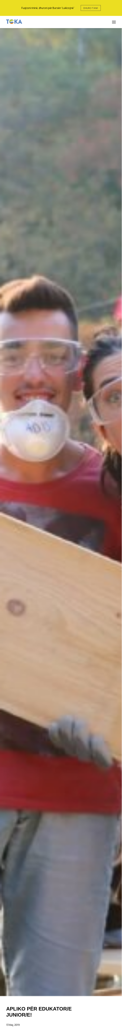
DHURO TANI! (90, 8)
